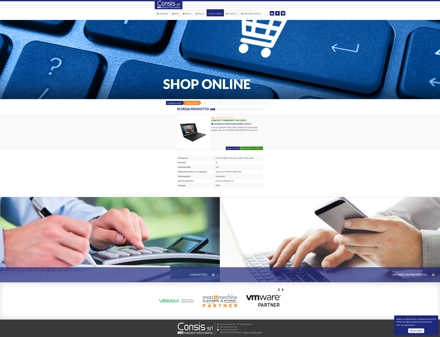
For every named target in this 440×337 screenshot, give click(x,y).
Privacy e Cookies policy (252, 332)
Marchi (201, 14)
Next (282, 289)
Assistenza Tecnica (252, 14)
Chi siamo (163, 14)
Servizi (188, 14)
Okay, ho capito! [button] (416, 331)
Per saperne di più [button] (408, 325)
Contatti (232, 14)
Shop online (216, 14)
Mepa (176, 14)
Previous (278, 289)
